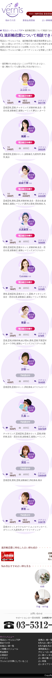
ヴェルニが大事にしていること (14, 661)
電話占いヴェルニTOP (10, 640)
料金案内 (4, 652)
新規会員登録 (29, 20)
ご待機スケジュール (9, 649)
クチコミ (4, 658)
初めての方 (10, 20)
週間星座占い (44, 649)
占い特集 (42, 661)
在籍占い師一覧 (7, 646)
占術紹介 (4, 655)
